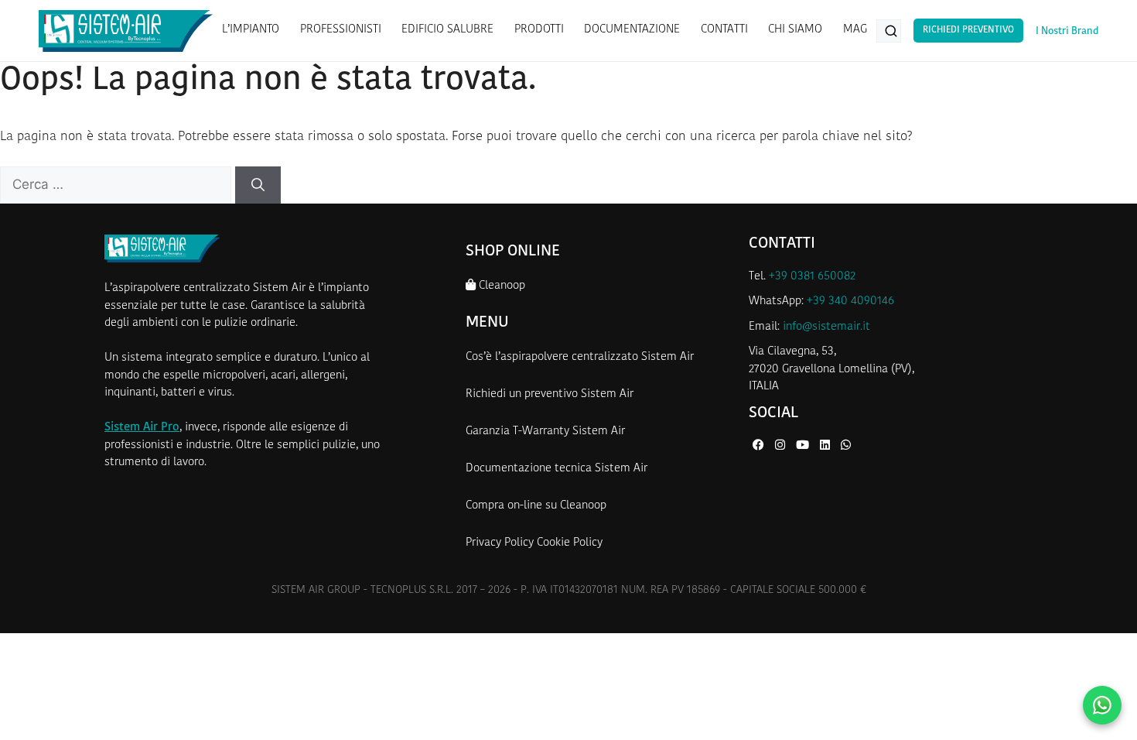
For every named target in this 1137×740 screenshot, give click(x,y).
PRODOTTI (539, 30)
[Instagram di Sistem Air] (781, 446)
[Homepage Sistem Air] (126, 31)
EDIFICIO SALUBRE (447, 30)
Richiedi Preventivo (968, 30)
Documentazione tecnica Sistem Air (556, 468)
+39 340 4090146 (850, 301)
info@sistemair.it (826, 327)
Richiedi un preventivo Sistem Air (549, 394)
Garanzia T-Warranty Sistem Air (545, 431)
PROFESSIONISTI (340, 30)
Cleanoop (500, 286)
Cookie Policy (570, 543)
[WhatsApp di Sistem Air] (846, 446)
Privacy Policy (500, 543)
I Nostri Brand (1067, 31)
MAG (855, 30)
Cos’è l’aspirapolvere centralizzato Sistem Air (580, 357)
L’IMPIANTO (250, 30)
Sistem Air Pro (141, 427)
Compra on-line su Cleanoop (536, 506)
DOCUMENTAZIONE (632, 30)
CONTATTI (724, 30)
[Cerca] (258, 185)
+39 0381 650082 (812, 277)
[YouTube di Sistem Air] (804, 446)
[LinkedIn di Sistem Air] (826, 446)
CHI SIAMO (795, 30)
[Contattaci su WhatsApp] (1102, 705)
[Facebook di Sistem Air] (760, 446)
